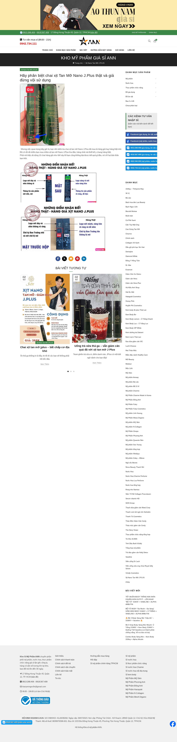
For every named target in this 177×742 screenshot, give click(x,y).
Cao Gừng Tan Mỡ (133, 229)
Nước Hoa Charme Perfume (136, 476)
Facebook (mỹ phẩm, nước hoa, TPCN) (144, 141)
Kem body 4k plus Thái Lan (136, 310)
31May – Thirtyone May (135, 189)
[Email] (71, 258)
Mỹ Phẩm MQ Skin (133, 678)
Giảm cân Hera (131, 279)
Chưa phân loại (131, 105)
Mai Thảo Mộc (131, 350)
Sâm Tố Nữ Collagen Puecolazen (138, 494)
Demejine (129, 252)
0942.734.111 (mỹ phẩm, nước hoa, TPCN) (144, 168)
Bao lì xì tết (130, 101)
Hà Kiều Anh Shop (132, 287)
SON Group (130, 503)
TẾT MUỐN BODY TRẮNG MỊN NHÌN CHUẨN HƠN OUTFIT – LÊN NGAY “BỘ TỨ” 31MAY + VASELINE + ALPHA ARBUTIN (141, 600)
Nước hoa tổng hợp (133, 485)
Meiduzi (128, 364)
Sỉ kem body (131, 675)
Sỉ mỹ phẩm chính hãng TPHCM (104, 663)
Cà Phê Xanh (131, 220)
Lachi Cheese (131, 346)
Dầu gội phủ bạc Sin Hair (135, 247)
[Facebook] (58, 258)
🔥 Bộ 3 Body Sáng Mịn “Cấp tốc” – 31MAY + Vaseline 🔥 (140, 619)
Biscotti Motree (131, 211)
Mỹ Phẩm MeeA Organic (136, 697)
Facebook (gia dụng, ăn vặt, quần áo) (144, 134)
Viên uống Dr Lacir (133, 561)
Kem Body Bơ (131, 314)
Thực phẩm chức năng (134, 88)
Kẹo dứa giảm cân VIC (134, 341)
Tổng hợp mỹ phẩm (133, 548)
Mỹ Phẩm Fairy (131, 404)
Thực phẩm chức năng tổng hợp (138, 534)
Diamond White (131, 256)
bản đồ (35, 677)
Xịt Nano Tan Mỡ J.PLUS (94, 63)
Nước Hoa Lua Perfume (135, 481)
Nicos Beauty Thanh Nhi (135, 467)
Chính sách (130, 238)
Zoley (128, 582)
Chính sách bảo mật (63, 671)
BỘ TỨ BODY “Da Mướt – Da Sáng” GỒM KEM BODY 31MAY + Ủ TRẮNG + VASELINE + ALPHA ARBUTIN (141, 611)
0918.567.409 (43, 32)
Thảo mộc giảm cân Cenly (136, 525)
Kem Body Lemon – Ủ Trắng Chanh (139, 319)
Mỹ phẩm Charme (132, 391)
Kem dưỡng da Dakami (134, 332)
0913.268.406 (29, 32)
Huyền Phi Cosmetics (134, 305)
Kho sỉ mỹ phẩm (90, 727)
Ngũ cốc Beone (131, 463)
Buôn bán (129, 216)
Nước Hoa (129, 471)
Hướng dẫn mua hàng (99, 656)
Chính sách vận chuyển (65, 667)
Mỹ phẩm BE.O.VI (132, 386)
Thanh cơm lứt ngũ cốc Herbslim (138, 512)
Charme (129, 234)
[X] (64, 258)
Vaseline (129, 557)
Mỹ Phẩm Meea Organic (135, 418)
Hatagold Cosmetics (133, 296)
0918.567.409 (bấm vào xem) (18, 722)
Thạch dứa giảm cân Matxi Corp (138, 508)
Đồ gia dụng (130, 92)
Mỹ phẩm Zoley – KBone (135, 458)
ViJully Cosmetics (132, 573)
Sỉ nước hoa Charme (135, 667)
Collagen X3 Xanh (132, 243)
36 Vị (127, 193)
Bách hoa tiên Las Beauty (135, 202)
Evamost (129, 270)
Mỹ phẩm (129, 79)
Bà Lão (128, 198)
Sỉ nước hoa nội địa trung (136, 671)
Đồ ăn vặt (129, 96)
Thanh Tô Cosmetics (133, 516)
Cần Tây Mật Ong (132, 225)
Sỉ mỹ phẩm (131, 656)
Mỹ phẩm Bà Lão (132, 382)
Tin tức (58, 678)
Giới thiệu (59, 656)
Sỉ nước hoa (131, 660)
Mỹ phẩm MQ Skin (133, 422)
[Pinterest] (77, 258)
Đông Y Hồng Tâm (133, 261)
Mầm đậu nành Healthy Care (137, 355)
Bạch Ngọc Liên (132, 207)
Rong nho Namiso (132, 490)
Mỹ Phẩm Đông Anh (133, 400)
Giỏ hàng (119, 50)
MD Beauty (130, 359)
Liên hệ (131, 50)
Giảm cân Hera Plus (133, 283)
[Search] (149, 41)
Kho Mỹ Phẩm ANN (139, 32)
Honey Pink (130, 301)
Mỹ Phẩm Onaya (132, 431)
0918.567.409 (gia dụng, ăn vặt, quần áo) (144, 154)
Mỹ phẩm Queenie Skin (134, 440)
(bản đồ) (94, 32)
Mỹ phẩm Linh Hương (134, 413)
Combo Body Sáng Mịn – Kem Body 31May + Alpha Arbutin (140, 638)
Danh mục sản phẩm (66, 50)
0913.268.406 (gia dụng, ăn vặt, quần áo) (144, 148)
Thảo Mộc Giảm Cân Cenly (136, 521)
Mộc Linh (129, 368)
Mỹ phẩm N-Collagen (134, 427)
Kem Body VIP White (133, 328)
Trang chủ (47, 50)
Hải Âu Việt (130, 292)
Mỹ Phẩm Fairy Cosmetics (136, 409)
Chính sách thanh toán (64, 660)
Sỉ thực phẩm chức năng (136, 663)
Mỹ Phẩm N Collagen (135, 693)
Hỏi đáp (93, 660)
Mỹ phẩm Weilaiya (133, 454)
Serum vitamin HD (132, 499)
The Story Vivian (132, 530)
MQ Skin (129, 373)
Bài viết (83, 50)
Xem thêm (44, 364)
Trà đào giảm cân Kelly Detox (137, 552)
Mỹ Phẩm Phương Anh (134, 436)
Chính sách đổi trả (63, 663)
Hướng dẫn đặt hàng (101, 50)
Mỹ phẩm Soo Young (133, 445)
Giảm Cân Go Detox (133, 274)
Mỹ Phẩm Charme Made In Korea (138, 395)
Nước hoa (129, 83)
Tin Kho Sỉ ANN (131, 539)
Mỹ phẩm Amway (132, 377)
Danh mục (153, 32)
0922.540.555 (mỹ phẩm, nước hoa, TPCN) (144, 161)
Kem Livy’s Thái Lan (133, 337)
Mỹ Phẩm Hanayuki (134, 689)
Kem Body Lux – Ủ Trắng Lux (137, 323)
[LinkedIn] (84, 258)
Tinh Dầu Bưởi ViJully (134, 543)
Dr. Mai (128, 265)
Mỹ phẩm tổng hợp (133, 449)
